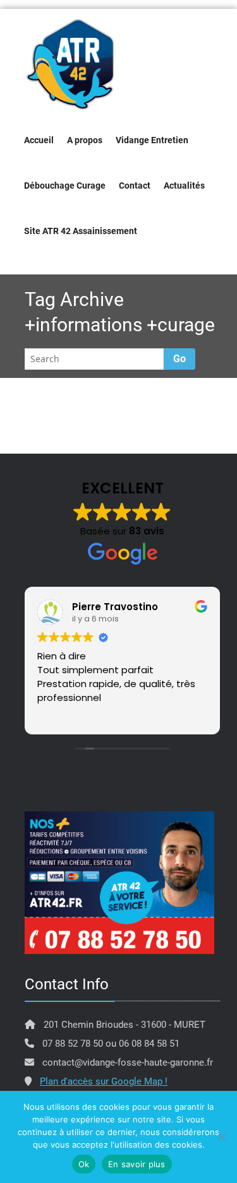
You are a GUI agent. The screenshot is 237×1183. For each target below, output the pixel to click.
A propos (84, 140)
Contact (134, 185)
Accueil (39, 140)
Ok (84, 1164)
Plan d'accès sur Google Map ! (103, 1081)
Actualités (184, 185)
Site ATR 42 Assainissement (80, 231)
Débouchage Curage (65, 185)
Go (179, 359)
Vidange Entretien (152, 140)
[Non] (221, 1137)
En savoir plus (137, 1164)
